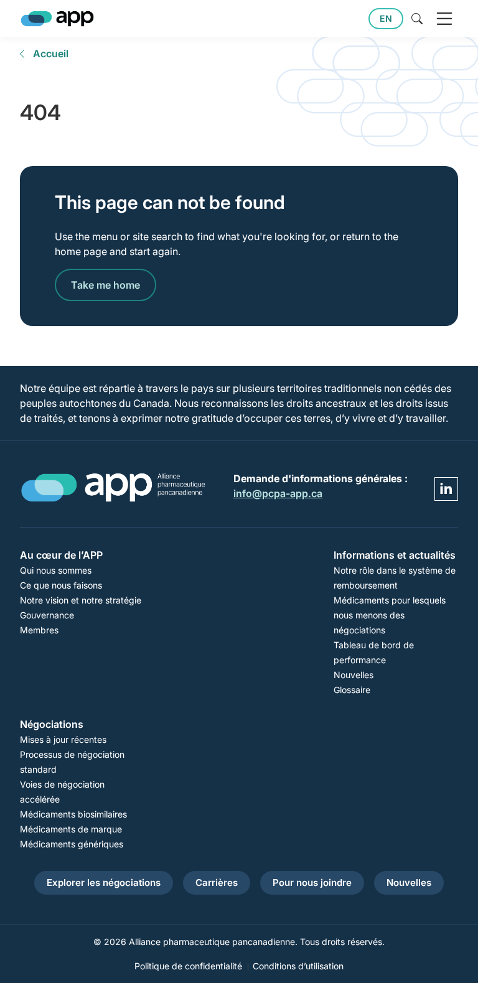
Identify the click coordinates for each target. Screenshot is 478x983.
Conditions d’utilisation (298, 966)
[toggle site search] (417, 18)
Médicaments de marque (71, 829)
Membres (39, 630)
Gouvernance (47, 615)
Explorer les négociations (104, 882)
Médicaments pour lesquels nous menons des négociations (390, 615)
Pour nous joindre (312, 882)
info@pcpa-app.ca (277, 493)
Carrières (216, 882)
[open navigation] (444, 18)
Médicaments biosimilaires (73, 814)
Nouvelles (353, 674)
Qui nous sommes (55, 570)
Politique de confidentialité (188, 966)
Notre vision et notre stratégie (80, 600)
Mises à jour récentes (63, 739)
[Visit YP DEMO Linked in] (446, 489)
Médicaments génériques (71, 844)
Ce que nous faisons (61, 585)
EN (386, 18)
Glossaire (352, 689)
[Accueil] (57, 19)
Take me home (105, 285)
